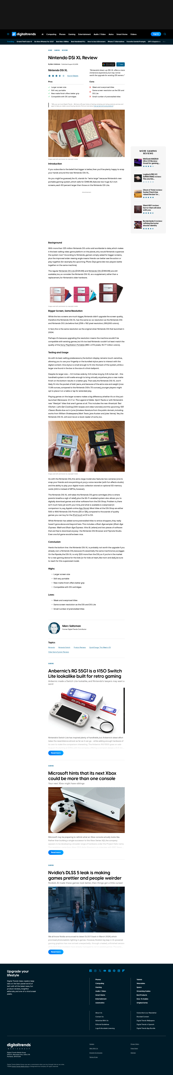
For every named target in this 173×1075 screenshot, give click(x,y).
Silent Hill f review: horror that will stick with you (152, 207)
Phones (98, 979)
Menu (8, 34)
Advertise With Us (101, 1020)
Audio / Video (100, 991)
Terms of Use (93, 1057)
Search (165, 34)
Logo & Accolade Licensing (105, 1028)
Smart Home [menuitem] (122, 34)
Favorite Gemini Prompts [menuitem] (136, 42)
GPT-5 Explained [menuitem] (154, 42)
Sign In (156, 34)
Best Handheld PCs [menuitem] (78, 42)
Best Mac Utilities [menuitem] (62, 42)
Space (139, 987)
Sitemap (133, 1053)
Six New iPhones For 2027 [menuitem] (44, 42)
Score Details (72, 76)
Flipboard (123, 971)
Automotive (99, 1003)
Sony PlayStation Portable (72, 344)
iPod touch (78, 515)
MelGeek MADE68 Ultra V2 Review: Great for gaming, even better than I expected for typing (151, 163)
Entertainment (100, 999)
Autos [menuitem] (111, 34)
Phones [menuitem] (62, 34)
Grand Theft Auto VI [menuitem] (24, 42)
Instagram (95, 971)
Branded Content (143, 1017)
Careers (91, 1044)
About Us (98, 1013)
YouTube (105, 971)
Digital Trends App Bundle (146, 1028)
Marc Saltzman (55, 64)
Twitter (100, 971)
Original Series (142, 1003)
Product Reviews (80, 647)
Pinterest (114, 971)
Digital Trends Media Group (20, 1066)
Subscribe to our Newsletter (147, 1013)
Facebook (90, 971)
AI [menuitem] (42, 34)
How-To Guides (142, 999)
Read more (56, 753)
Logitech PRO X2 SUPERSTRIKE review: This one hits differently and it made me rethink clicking (152, 180)
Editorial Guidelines (102, 1024)
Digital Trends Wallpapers (146, 1020)
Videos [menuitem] (133, 34)
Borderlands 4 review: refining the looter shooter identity (152, 223)
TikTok (109, 971)
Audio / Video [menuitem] (100, 34)
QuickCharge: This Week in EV (100, 647)
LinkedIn (119, 971)
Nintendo (51, 647)
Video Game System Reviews (58, 652)
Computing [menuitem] (51, 34)
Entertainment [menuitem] (84, 34)
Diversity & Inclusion (95, 1053)
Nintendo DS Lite (67, 271)
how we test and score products (103, 106)
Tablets (139, 979)
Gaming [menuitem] (71, 34)
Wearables (141, 983)
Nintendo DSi (95, 271)
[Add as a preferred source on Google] (108, 64)
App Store (83, 508)
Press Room (134, 1048)
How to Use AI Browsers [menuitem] (96, 42)
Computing (99, 983)
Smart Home (100, 995)
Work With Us (93, 1048)
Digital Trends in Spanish (145, 1024)
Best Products (142, 995)
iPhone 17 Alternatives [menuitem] (116, 42)
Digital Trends (19, 37)
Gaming (98, 987)
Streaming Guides (143, 991)
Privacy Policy (135, 1044)
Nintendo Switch (64, 647)
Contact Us (99, 1017)
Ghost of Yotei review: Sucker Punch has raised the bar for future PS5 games (152, 193)
